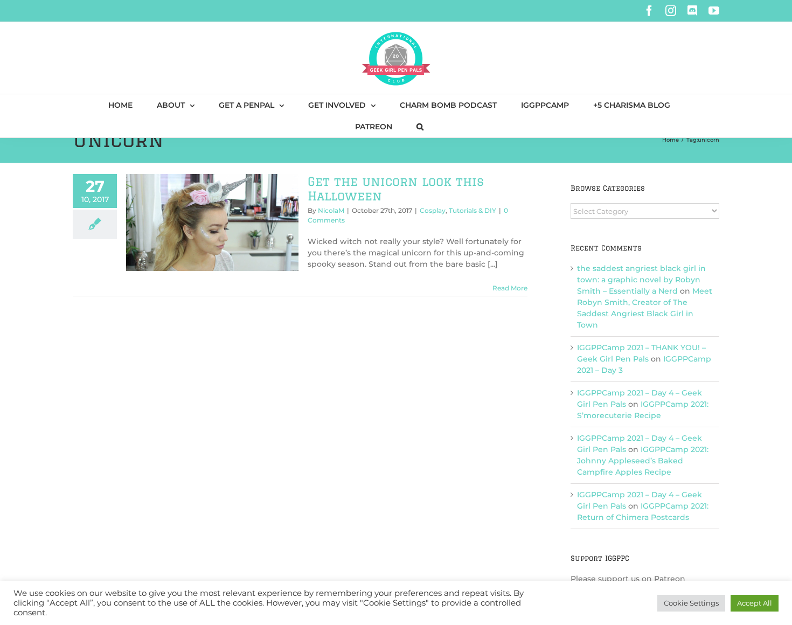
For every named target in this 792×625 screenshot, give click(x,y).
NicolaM (331, 210)
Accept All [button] (754, 603)
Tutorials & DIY (472, 210)
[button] (420, 126)
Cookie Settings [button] (691, 603)
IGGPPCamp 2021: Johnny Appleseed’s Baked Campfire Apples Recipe (642, 461)
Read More (509, 288)
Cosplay (433, 210)
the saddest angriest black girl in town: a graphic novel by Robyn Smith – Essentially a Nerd (641, 279)
